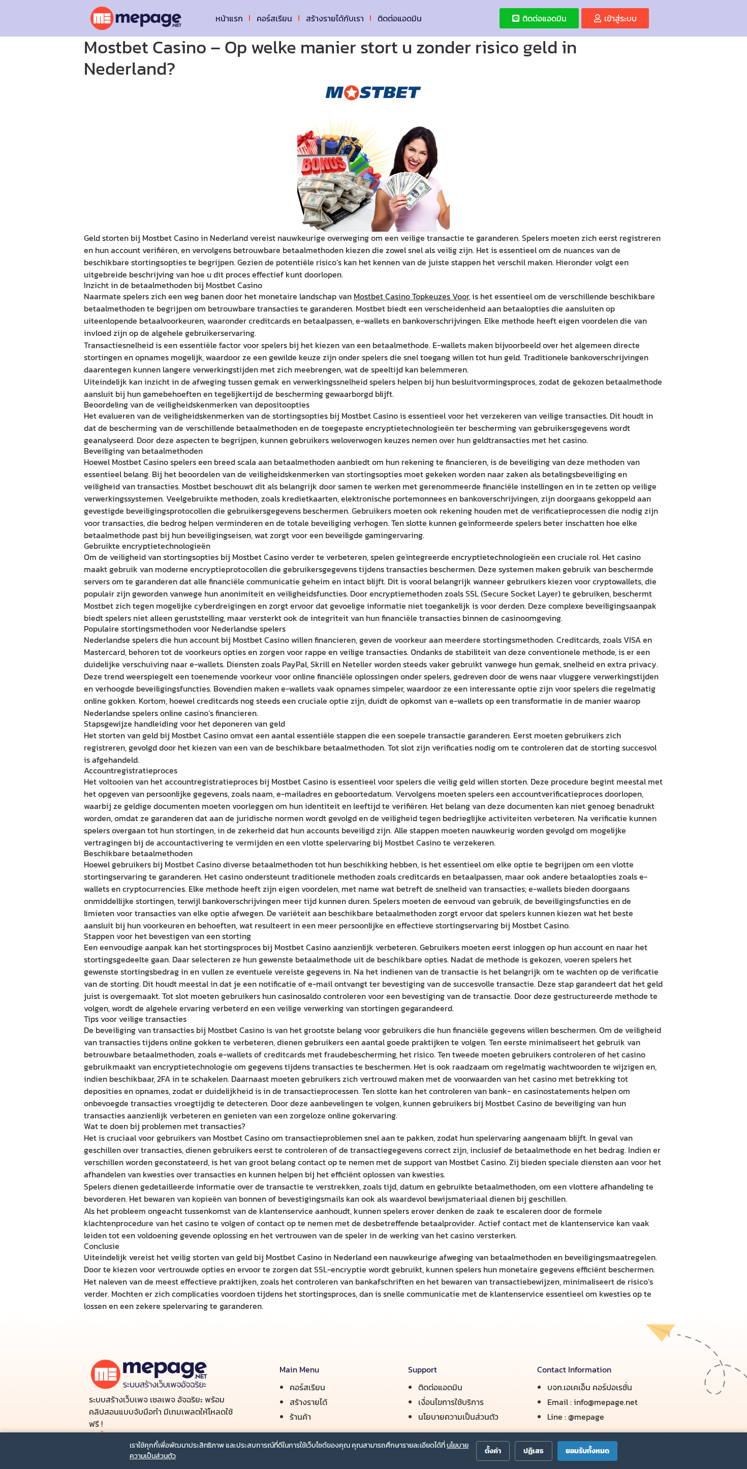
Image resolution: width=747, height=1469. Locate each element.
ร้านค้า (300, 1417)
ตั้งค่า (493, 1451)
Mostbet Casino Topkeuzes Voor (411, 296)
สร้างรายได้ (308, 1402)
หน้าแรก (229, 18)
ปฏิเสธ (533, 1451)
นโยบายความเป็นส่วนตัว (458, 1417)
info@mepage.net (606, 1402)
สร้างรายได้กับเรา (335, 18)
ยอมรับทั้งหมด (587, 1451)
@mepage (586, 1417)
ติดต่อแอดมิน (400, 18)
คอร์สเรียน (274, 18)
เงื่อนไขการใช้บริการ (451, 1402)
